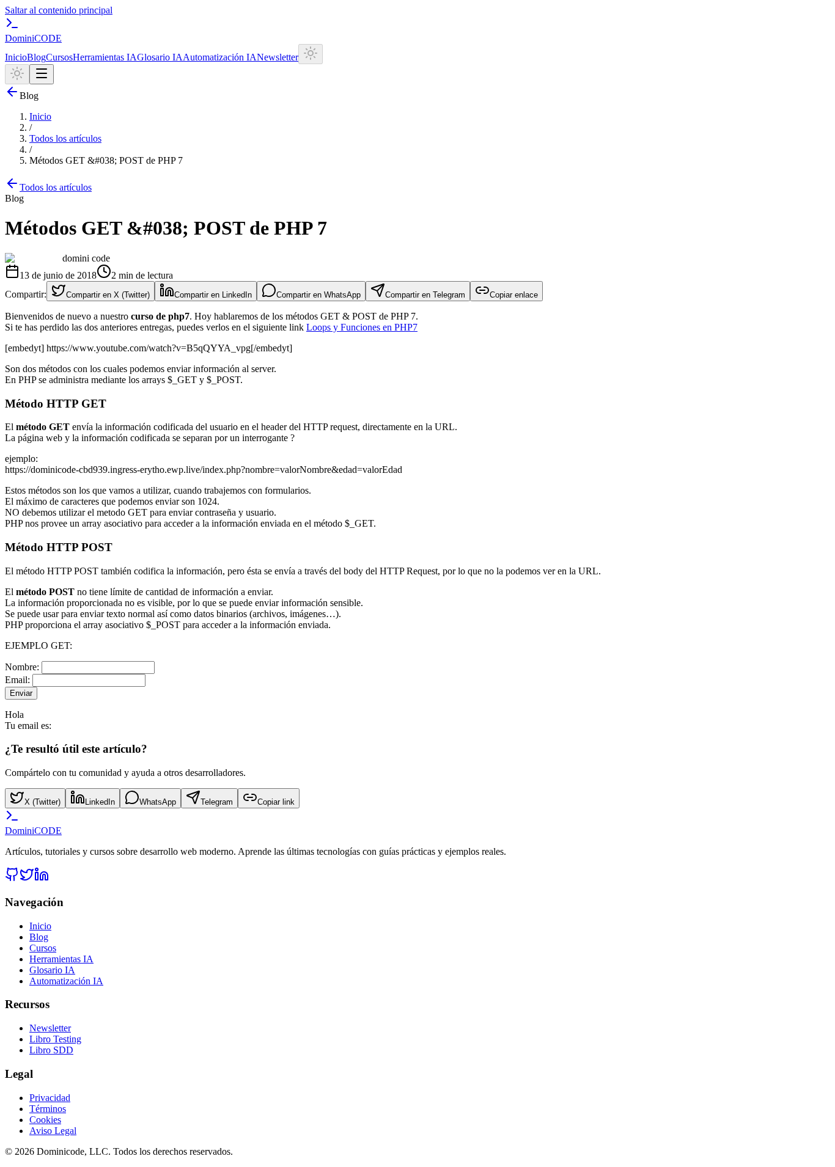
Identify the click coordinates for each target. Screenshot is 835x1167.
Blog (36, 57)
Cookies (45, 1119)
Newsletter (277, 57)
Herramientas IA (105, 57)
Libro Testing (55, 1039)
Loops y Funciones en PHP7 (362, 327)
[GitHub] (12, 878)
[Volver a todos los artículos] (12, 95)
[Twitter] (27, 878)
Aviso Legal (52, 1130)
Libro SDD (51, 1050)
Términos (47, 1108)
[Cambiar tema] (310, 54)
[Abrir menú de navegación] (41, 74)
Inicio (16, 57)
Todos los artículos (65, 138)
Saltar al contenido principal (58, 10)
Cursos (59, 57)
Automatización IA (220, 57)
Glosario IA (160, 57)
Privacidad (49, 1097)
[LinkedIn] (41, 878)
